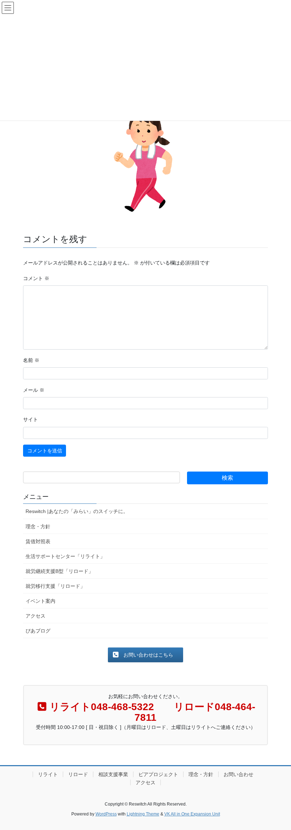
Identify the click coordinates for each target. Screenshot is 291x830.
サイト (30, 419)
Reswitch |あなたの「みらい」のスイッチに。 (77, 511)
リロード (78, 774)
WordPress (106, 814)
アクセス (35, 616)
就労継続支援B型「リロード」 (59, 571)
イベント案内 (40, 601)
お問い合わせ (238, 774)
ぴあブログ (38, 631)
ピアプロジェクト (158, 774)
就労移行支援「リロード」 (55, 586)
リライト (48, 774)
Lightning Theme (143, 814)
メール (33, 390)
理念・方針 (38, 526)
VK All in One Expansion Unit (192, 814)
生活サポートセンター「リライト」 (65, 556)
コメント (36, 278)
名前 (31, 360)
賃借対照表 (38, 541)
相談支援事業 (113, 774)
